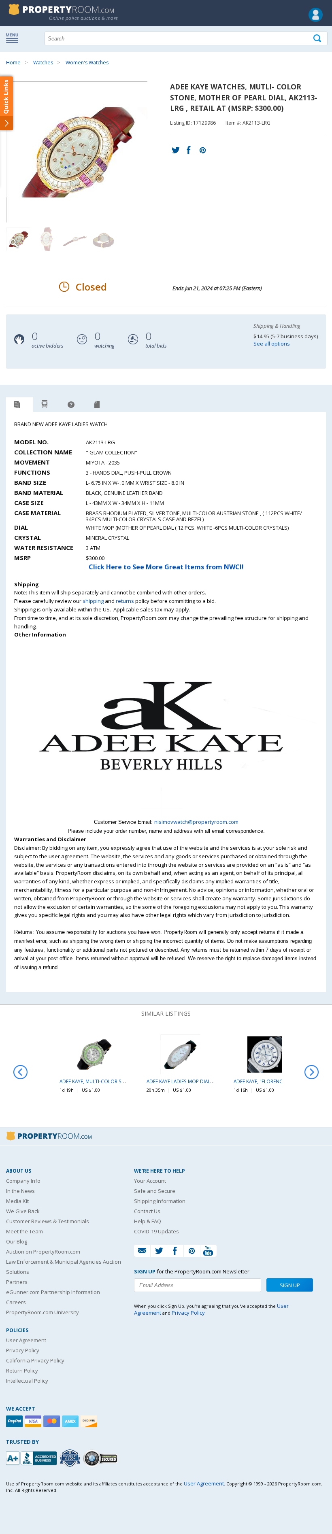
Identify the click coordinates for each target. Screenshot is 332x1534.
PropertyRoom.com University (42, 1312)
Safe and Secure (154, 1191)
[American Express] (71, 1421)
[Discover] (90, 1421)
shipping (93, 601)
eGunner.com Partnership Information (53, 1292)
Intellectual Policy (27, 1380)
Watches (43, 62)
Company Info (23, 1180)
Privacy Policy (22, 1350)
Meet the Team (24, 1231)
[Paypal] (15, 1421)
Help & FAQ (147, 1221)
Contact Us (147, 1211)
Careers (16, 1302)
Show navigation (14, 38)
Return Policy (22, 1370)
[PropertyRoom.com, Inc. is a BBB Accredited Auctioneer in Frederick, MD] (32, 1457)
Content (8, 103)
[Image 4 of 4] (103, 239)
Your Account (150, 1180)
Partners (17, 1282)
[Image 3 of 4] (75, 239)
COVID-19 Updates (156, 1231)
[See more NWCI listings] (166, 813)
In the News (20, 1191)
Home (13, 62)
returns (125, 601)
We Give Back (23, 1211)
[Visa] (34, 1421)
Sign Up (290, 1285)
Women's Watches (87, 62)
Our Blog (16, 1241)
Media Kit (17, 1201)
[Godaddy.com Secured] (101, 1458)
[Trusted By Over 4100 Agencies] (71, 1458)
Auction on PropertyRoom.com (43, 1251)
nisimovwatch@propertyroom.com (196, 821)
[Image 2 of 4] (46, 239)
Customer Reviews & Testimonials (47, 1221)
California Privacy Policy (35, 1360)
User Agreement (26, 1340)
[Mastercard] (52, 1421)
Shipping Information (159, 1201)
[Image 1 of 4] (84, 152)
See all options (271, 343)
